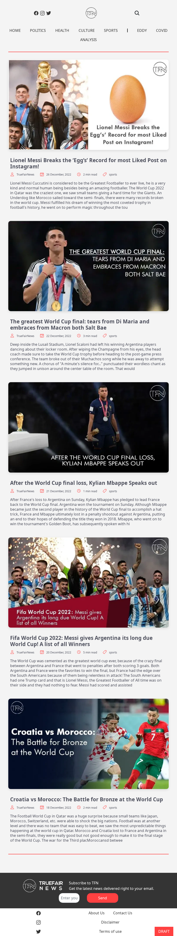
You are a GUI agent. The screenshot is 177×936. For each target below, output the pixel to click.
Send (102, 897)
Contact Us (122, 912)
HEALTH (62, 30)
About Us (96, 912)
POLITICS (38, 30)
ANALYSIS (88, 39)
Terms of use (110, 931)
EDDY (142, 30)
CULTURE (87, 30)
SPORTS (111, 30)
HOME (15, 30)
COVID (162, 30)
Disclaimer (110, 922)
